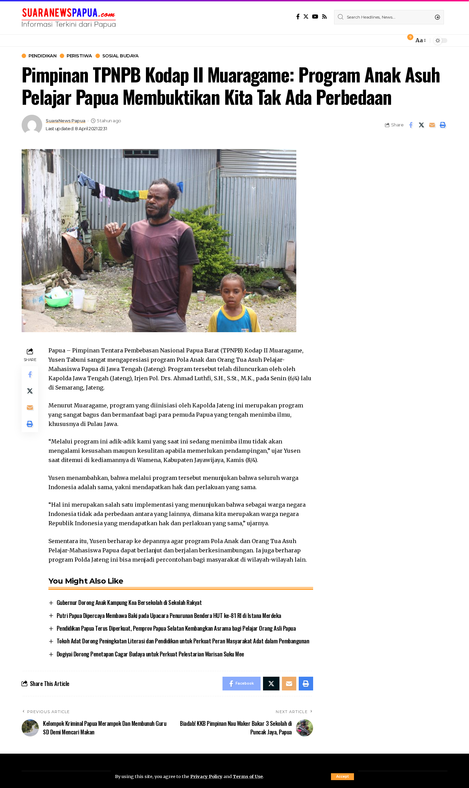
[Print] (442, 125)
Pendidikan (42, 56)
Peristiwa (79, 56)
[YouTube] (315, 16)
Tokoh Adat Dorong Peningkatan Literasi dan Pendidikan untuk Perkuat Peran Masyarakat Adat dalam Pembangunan (183, 641)
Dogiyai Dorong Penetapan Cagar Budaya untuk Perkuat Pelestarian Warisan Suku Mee (150, 654)
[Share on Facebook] (410, 125)
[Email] (432, 125)
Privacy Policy (206, 776)
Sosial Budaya (120, 56)
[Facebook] (298, 16)
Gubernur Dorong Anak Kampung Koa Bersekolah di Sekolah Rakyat (129, 602)
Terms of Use (248, 776)
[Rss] (324, 16)
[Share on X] (421, 125)
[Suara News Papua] (69, 17)
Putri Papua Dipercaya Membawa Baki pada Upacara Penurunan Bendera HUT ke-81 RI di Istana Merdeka (169, 615)
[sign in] (397, 40)
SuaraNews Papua (65, 120)
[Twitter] (305, 16)
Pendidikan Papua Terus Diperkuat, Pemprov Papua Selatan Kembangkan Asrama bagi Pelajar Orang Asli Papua (176, 628)
